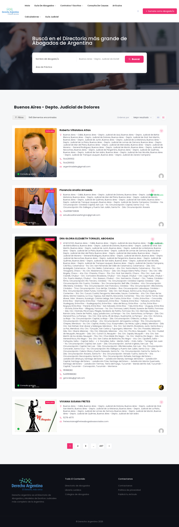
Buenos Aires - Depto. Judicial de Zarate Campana (125, 154)
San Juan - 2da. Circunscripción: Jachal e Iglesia (116, 343)
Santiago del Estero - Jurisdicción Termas (83, 363)
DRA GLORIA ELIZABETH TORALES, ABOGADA (87, 238)
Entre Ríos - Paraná (81, 306)
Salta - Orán (130, 341)
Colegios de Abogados (77, 494)
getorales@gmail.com (74, 378)
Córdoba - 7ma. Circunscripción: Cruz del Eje (85, 288)
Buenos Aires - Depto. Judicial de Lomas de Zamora (115, 142)
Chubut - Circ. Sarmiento (118, 278)
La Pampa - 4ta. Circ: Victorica (147, 316)
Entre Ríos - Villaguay (83, 308)
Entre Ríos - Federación (97, 301)
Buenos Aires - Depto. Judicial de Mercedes (109, 144)
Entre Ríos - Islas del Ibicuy (115, 303)
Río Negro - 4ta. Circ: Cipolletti (136, 338)
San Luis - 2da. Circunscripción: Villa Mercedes (109, 346)
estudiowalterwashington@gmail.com (81, 215)
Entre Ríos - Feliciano (139, 301)
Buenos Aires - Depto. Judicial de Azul (102, 134)
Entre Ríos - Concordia (151, 298)
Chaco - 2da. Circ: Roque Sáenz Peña (121, 270)
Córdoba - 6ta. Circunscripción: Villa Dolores (141, 285)
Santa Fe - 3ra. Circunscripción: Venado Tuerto (115, 353)
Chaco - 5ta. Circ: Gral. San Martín (114, 273)
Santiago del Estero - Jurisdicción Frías (90, 361)
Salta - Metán (116, 341)
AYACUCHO (68, 243)
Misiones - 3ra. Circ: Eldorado (94, 331)
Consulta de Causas (97, 5)
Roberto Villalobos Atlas (75, 130)
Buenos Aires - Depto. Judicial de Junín (82, 139)
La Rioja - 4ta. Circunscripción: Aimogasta (110, 321)
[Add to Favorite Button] (161, 131)
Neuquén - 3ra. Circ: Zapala (120, 333)
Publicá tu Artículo (127, 494)
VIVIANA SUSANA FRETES (75, 401)
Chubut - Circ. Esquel (117, 275)
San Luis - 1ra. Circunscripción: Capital (114, 204)
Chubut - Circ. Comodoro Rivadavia (88, 275)
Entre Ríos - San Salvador (103, 306)
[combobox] (77, 67)
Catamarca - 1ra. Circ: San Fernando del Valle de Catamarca (102, 265)
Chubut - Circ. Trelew (142, 278)
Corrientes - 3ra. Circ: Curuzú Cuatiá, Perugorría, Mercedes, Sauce (95, 293)
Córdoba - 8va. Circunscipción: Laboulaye (128, 288)
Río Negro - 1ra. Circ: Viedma (129, 336)
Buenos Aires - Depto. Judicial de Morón (111, 147)
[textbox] (44, 67)
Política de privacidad (129, 489)
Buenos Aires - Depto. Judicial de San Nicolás (127, 152)
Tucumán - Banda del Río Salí (135, 363)
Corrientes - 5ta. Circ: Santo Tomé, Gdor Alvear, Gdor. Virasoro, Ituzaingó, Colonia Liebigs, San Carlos (113, 297)
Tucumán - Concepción (83, 366)
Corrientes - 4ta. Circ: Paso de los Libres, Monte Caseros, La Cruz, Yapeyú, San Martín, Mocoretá (112, 294)
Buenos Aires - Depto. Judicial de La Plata (139, 408)
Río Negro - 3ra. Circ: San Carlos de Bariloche (99, 338)
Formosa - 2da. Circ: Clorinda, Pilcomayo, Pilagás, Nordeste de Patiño (113, 309)
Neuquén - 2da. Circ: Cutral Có (91, 333)
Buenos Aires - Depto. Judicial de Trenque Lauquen (88, 263)
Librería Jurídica (73, 489)
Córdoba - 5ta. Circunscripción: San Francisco (96, 285)
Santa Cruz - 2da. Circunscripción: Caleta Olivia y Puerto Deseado (109, 350)
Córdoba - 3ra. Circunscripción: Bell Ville (110, 283)
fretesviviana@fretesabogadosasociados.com (86, 421)
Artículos (117, 5)
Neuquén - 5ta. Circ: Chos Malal (98, 336)
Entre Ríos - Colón (130, 298)
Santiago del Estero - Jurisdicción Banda (104, 358)
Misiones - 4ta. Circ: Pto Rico (122, 331)
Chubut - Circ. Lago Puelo (141, 275)
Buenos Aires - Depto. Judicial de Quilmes (138, 149)
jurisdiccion (104, 313)
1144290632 (68, 159)
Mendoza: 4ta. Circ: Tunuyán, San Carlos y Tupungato (96, 328)
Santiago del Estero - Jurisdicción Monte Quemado (135, 361)
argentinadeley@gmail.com (76, 166)
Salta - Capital (81, 341)
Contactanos (125, 485)
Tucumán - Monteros (106, 366)
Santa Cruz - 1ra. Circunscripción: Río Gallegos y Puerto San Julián (106, 206)
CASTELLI (67, 265)
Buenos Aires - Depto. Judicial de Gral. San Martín (135, 137)
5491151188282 (69, 374)
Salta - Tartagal (145, 341)
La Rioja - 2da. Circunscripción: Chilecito (119, 318)
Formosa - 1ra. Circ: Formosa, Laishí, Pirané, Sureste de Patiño (124, 308)
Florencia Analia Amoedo (76, 190)
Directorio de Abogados (77, 485)
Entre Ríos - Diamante (74, 301)
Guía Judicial (52, 16)
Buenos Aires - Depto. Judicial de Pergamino (95, 149)
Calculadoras (32, 16)
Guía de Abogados (44, 5)
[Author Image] (161, 176)
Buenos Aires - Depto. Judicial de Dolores (90, 137)
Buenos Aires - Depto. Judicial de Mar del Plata (95, 197)
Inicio (27, 5)
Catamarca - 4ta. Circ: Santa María (120, 268)
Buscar (136, 59)
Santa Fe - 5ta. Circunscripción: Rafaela (112, 356)
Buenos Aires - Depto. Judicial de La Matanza (124, 139)
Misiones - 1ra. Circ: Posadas (137, 328)
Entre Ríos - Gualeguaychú (88, 303)
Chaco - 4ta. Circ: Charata (84, 273)
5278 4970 (68, 417)
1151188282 (68, 370)
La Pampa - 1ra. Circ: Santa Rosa (126, 313)
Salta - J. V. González (99, 341)
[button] (18, 207)
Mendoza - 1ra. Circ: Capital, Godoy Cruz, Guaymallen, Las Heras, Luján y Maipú (110, 323)
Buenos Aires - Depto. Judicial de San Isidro (84, 152)
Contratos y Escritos (70, 5)
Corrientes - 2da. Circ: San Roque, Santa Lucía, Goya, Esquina (126, 290)
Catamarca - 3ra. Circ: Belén (88, 268)
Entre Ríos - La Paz (137, 303)
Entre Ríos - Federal (118, 301)
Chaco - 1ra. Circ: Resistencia (88, 270)
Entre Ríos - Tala (124, 306)
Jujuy (95, 313)
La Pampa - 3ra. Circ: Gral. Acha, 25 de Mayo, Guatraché (103, 316)
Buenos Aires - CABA (73, 134)
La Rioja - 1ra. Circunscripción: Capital (81, 318)
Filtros (20, 117)
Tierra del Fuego (112, 363)
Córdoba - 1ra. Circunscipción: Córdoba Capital (121, 280)
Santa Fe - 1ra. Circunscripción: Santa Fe (130, 351)
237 (101, 446)
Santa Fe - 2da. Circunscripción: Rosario (130, 207)
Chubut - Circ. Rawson (94, 278)
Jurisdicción (84, 59)
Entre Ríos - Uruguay (143, 306)
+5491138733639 (71, 211)
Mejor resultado (141, 117)
